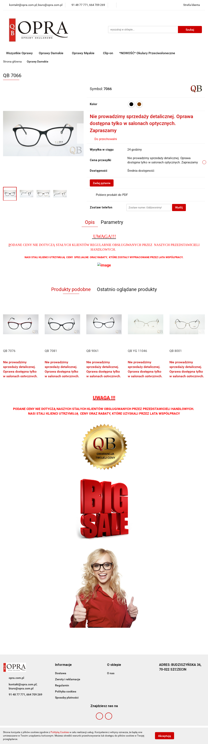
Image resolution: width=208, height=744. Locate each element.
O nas (110, 673)
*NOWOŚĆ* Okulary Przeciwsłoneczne (147, 53)
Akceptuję (164, 736)
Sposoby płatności (67, 697)
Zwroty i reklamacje (67, 679)
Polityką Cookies (60, 732)
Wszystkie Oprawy (19, 53)
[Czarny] (131, 104)
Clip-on (108, 53)
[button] (63, 665)
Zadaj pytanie (101, 183)
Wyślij (179, 207)
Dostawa (60, 673)
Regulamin (62, 685)
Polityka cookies (65, 691)
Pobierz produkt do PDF (112, 195)
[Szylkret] (139, 104)
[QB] (196, 88)
